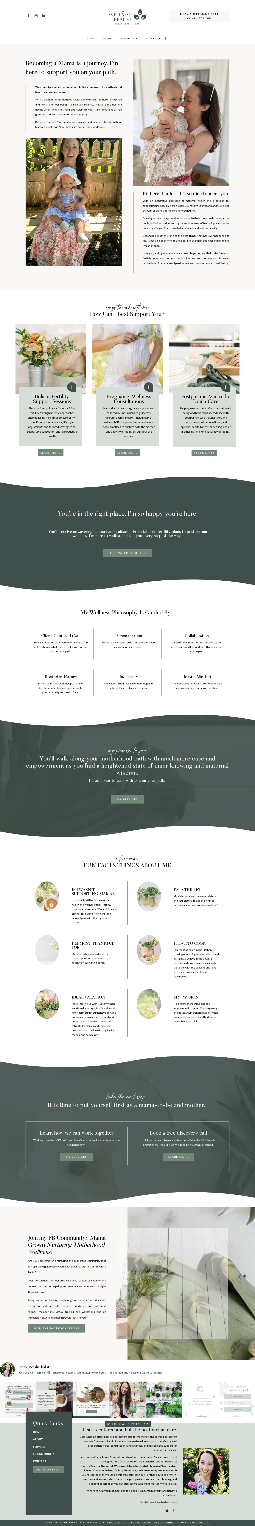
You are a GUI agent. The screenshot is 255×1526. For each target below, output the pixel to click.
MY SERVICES (127, 799)
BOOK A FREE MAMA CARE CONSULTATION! (199, 16)
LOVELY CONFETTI (199, 1523)
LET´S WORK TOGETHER (128, 553)
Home (91, 38)
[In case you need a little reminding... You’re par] (200, 1400)
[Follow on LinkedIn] (43, 16)
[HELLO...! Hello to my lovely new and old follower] (127, 1400)
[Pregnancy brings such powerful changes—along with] (91, 1400)
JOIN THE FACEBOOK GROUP (56, 1328)
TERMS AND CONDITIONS (142, 1523)
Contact (153, 38)
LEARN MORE (51, 452)
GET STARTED (47, 1469)
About (108, 38)
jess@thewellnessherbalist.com (158, 1502)
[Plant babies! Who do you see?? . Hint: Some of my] (164, 1400)
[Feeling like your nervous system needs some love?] (237, 1400)
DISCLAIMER (167, 1523)
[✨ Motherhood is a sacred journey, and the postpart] (18, 1400)
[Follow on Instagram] (36, 16)
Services (128, 38)
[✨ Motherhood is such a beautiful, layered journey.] (54, 1400)
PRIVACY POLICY (116, 1523)
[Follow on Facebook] (29, 16)
